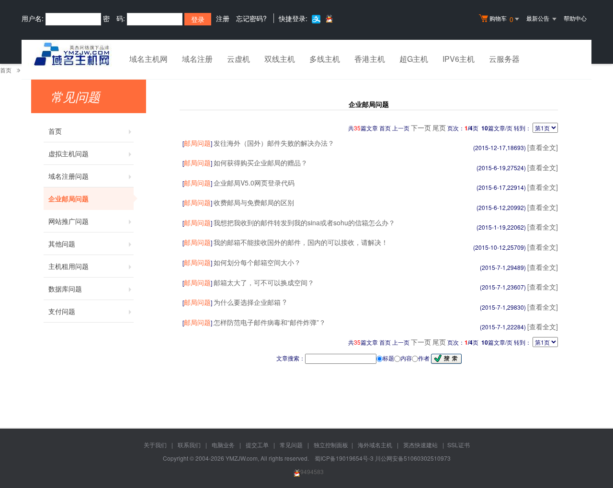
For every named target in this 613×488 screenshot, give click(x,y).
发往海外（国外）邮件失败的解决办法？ (274, 143)
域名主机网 (148, 58)
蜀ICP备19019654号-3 (345, 458)
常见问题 (291, 445)
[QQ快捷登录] (328, 18)
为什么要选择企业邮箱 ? (250, 302)
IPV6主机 (459, 58)
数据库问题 (65, 288)
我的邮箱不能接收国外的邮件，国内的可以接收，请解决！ (301, 242)
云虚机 (238, 58)
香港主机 (369, 58)
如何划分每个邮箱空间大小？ (257, 262)
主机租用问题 (68, 266)
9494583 (312, 471)
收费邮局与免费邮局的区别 (254, 202)
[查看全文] (542, 147)
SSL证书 (458, 445)
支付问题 (61, 311)
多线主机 (324, 58)
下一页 (421, 127)
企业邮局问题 (68, 198)
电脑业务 (223, 445)
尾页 (439, 127)
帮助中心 (575, 18)
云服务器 (504, 58)
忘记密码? (251, 18)
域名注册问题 (68, 176)
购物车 (501, 19)
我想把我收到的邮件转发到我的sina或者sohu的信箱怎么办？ (304, 222)
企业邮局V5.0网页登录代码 (254, 182)
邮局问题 (197, 143)
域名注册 (197, 58)
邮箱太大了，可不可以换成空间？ (264, 282)
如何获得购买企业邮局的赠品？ (260, 162)
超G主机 (413, 58)
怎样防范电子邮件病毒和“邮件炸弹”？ (270, 322)
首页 (5, 70)
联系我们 (189, 445)
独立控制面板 (331, 445)
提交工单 (257, 445)
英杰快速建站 (420, 445)
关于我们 (155, 445)
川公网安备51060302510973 (413, 458)
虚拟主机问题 (68, 153)
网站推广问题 (68, 221)
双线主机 (279, 58)
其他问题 (61, 243)
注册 (222, 18)
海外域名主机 (375, 445)
